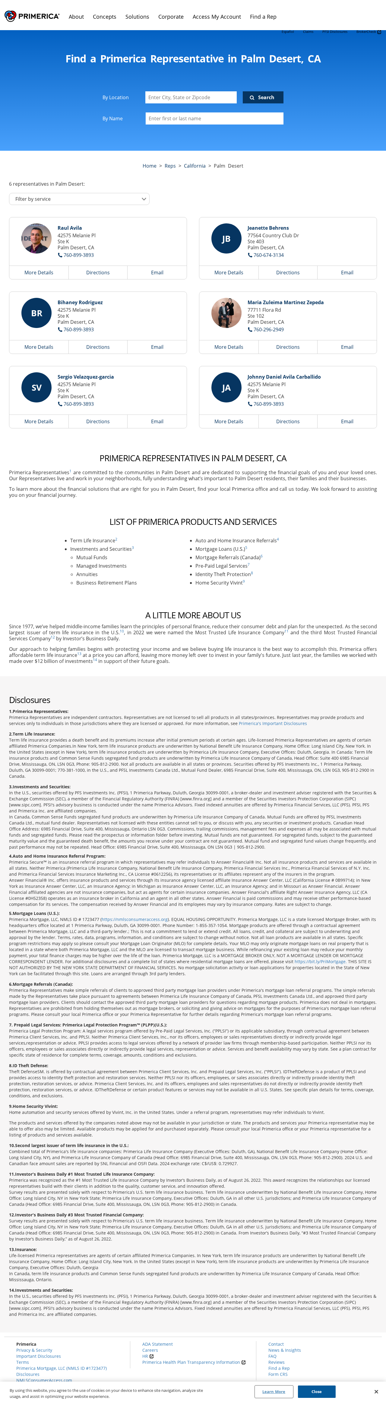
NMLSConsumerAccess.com (44, 1380)
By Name (113, 118)
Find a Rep (279, 1368)
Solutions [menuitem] (137, 16)
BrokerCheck (366, 31)
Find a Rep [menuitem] (263, 16)
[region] (193, 1392)
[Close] (376, 1391)
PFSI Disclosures (334, 31)
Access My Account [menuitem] (217, 16)
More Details (38, 272)
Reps (170, 165)
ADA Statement (157, 1344)
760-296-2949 (269, 329)
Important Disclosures (38, 1356)
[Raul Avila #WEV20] (36, 238)
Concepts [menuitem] (104, 16)
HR (145, 1356)
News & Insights (284, 1350)
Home (150, 165)
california (195, 165)
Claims (308, 31)
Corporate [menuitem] (171, 16)
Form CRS (278, 1374)
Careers (150, 1350)
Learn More (273, 1391)
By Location (116, 97)
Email (157, 272)
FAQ (272, 1356)
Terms (22, 1362)
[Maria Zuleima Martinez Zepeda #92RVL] (226, 313)
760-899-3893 (79, 255)
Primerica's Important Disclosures (273, 723)
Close (317, 1391)
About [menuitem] (76, 16)
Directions (98, 272)
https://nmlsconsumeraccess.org (135, 919)
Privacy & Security (34, 1350)
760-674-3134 (269, 255)
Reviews (276, 1362)
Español (288, 31)
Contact (276, 1344)
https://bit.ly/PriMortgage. (321, 961)
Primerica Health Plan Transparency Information (191, 1362)
